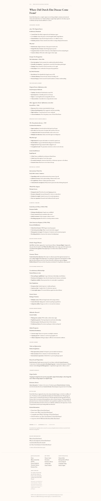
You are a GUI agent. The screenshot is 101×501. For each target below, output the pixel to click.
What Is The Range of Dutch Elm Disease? (49, 414)
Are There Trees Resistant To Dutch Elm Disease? (51, 416)
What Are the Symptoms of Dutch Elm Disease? (40, 440)
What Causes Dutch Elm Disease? (45, 412)
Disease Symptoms (35, 463)
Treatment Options (35, 465)
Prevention (47, 459)
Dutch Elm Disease (33, 17)
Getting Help (47, 463)
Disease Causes (48, 458)
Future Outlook (48, 465)
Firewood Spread (62, 461)
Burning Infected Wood (64, 459)
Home (32, 458)
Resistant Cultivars (49, 461)
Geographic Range (63, 463)
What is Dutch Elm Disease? (43, 410)
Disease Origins (62, 465)
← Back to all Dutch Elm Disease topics (37, 447)
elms (50, 394)
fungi (57, 394)
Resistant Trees (34, 467)
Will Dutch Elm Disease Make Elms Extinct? (50, 418)
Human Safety (62, 458)
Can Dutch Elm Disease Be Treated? (37, 442)
